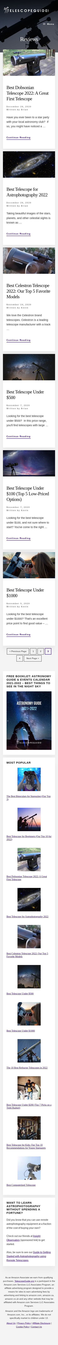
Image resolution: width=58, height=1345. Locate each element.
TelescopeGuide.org (24, 1281)
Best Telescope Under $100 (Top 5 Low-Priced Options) (27, 493)
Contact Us (36, 1327)
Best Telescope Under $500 (20, 993)
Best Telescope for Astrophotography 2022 (27, 916)
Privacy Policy (24, 1323)
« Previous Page (17, 652)
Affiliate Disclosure (41, 1323)
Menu (50, 24)
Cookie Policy (22, 1327)
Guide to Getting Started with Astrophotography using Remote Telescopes (28, 1256)
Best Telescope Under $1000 (20, 1030)
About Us (10, 1323)
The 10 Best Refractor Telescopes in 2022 (26, 1067)
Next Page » (32, 659)
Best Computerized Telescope (21, 1185)
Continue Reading (18, 138)
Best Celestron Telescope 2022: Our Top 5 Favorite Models (28, 291)
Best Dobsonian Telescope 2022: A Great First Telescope (27, 93)
